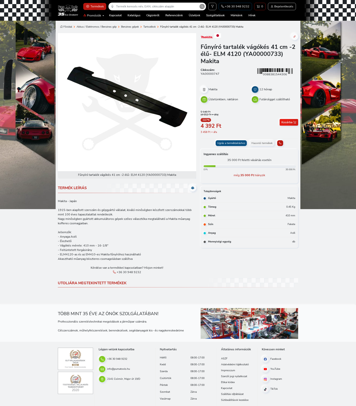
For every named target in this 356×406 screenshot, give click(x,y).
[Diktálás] (112, 6)
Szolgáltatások (215, 15)
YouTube (275, 369)
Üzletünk (194, 15)
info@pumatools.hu (118, 369)
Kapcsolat (115, 15)
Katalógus (134, 15)
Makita (212, 89)
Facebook (275, 359)
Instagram (276, 379)
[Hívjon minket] (280, 143)
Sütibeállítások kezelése (234, 400)
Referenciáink (174, 15)
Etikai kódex (228, 382)
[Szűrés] (212, 6)
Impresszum (228, 370)
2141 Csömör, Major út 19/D (123, 379)
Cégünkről (152, 15)
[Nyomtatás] (192, 188)
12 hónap (265, 89)
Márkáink (237, 15)
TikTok (274, 389)
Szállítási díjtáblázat (232, 394)
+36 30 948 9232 (128, 272)
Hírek (252, 15)
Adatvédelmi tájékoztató (235, 364)
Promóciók (94, 16)
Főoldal (67, 26)
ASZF (224, 358)
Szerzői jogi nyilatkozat (234, 376)
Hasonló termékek (262, 143)
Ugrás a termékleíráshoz (231, 143)
